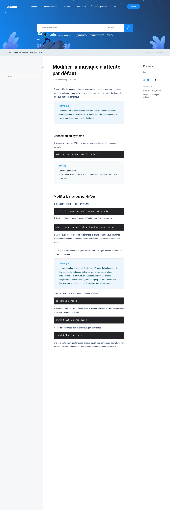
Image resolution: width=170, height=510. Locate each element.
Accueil (34, 7)
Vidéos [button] (67, 7)
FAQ (115, 7)
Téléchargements (100, 7)
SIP (109, 36)
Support (133, 6)
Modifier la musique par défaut (152, 96)
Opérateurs (81, 7)
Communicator (96, 36)
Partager (150, 66)
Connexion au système (152, 91)
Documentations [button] (50, 7)
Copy (121, 153)
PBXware (81, 36)
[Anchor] (85, 135)
